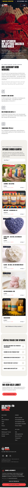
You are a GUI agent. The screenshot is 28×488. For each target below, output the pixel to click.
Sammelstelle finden (19, 419)
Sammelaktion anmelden (20, 423)
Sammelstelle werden (20, 421)
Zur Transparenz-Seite (9, 394)
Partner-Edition (18, 425)
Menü (24, 5)
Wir (2, 417)
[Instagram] (3, 455)
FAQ (16, 432)
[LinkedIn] (6, 455)
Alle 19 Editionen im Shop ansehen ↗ (14, 326)
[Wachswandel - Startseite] (5, 5)
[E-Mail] (10, 455)
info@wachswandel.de (6, 459)
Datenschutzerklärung (13, 478)
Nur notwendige (14, 481)
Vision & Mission (5, 419)
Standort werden (5, 434)
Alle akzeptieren (14, 484)
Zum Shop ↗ (6, 160)
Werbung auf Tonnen (6, 432)
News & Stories (18, 436)
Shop (16, 440)
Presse (3, 425)
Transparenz (18, 438)
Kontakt (3, 436)
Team (3, 421)
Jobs (3, 423)
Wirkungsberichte (19, 434)
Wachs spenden (18, 417)
